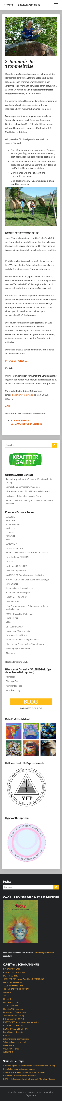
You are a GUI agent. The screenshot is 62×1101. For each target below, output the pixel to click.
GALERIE (10, 516)
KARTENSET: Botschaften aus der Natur (25, 575)
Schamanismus (13, 524)
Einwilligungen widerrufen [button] (18, 648)
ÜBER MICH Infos (11, 1048)
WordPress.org (13, 690)
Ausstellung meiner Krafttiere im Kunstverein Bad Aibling (29, 480)
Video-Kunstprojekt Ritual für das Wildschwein (28, 491)
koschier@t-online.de (22, 394)
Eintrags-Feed (12, 681)
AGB (7, 406)
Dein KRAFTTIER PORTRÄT (16, 989)
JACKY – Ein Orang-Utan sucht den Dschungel (27, 579)
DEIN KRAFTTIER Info (13, 982)
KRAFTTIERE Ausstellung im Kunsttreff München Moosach (29, 502)
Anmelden (10, 676)
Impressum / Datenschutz (18, 631)
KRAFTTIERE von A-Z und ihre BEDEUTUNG (27, 552)
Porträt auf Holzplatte (13, 1032)
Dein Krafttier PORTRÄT (17, 557)
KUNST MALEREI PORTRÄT (19, 613)
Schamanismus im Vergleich (19, 592)
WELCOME (11, 544)
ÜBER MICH (12, 618)
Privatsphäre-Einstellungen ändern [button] (22, 639)
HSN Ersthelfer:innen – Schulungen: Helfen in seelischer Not (27, 607)
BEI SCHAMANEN (14, 626)
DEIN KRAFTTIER (14, 548)
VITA (8, 622)
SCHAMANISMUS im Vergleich (26, 423)
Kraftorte (10, 528)
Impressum (31, 1095)
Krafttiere (10, 520)
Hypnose (10, 532)
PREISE (9, 561)
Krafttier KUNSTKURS (16, 566)
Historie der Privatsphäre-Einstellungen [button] (25, 644)
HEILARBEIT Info (10, 1002)
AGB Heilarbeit (13, 601)
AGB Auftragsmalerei (16, 570)
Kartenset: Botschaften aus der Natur (24, 496)
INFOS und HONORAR (16, 360)
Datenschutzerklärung (16, 635)
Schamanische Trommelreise (19, 588)
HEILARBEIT (12, 584)
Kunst (8, 539)
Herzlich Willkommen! (13, 1009)
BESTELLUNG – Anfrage (14, 972)
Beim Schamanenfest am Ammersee (23, 487)
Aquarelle (10, 535)
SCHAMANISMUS (20, 420)
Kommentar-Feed (14, 685)
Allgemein (10, 653)
